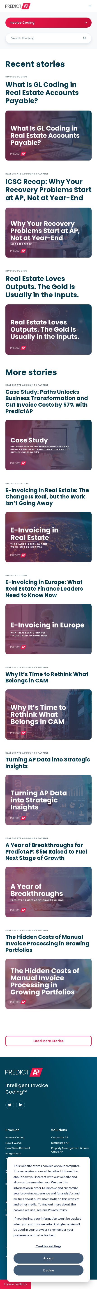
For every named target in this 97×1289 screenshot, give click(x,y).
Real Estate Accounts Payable (26, 173)
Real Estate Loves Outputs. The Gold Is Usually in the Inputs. (42, 286)
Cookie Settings (15, 1284)
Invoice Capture (17, 483)
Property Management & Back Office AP (70, 1149)
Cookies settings (48, 1246)
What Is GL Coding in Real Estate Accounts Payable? (42, 92)
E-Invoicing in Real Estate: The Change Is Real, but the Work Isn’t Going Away (47, 497)
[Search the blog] (84, 38)
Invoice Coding (16, 76)
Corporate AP (59, 1137)
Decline (48, 1270)
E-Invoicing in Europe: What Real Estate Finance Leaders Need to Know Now (44, 588)
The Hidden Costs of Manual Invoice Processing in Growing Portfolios (47, 943)
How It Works (13, 1143)
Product (12, 1130)
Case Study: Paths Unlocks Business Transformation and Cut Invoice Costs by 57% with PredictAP (46, 401)
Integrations (13, 1153)
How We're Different (17, 1148)
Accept (48, 1258)
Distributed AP (60, 1143)
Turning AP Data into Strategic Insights (47, 763)
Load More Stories (48, 1041)
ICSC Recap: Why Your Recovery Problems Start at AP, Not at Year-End (48, 189)
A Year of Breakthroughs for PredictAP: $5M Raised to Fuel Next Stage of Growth (46, 851)
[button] (90, 6)
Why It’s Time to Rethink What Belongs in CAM (46, 677)
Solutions (59, 1130)
